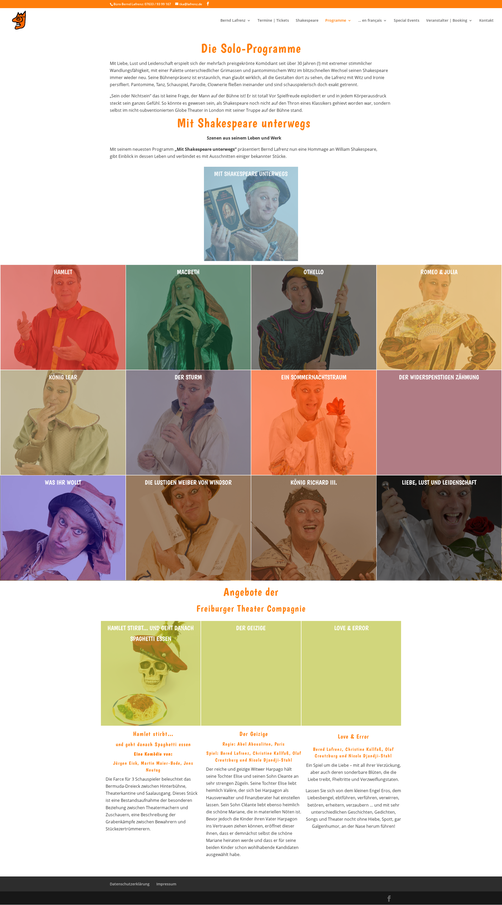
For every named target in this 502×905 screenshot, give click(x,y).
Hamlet (63, 272)
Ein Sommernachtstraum (313, 377)
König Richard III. (313, 482)
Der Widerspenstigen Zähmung (439, 377)
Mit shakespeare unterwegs (251, 173)
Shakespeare (307, 21)
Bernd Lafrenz (233, 21)
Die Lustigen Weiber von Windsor (188, 482)
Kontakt (486, 21)
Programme (335, 21)
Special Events (406, 21)
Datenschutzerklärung (130, 883)
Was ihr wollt (63, 482)
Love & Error (351, 628)
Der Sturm (188, 377)
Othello (314, 272)
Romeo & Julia (439, 272)
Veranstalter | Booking (446, 21)
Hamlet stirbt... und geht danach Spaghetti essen (150, 633)
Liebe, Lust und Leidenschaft (439, 482)
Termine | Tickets (273, 21)
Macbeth (188, 272)
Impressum (166, 883)
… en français (370, 21)
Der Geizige (251, 628)
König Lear (63, 377)
